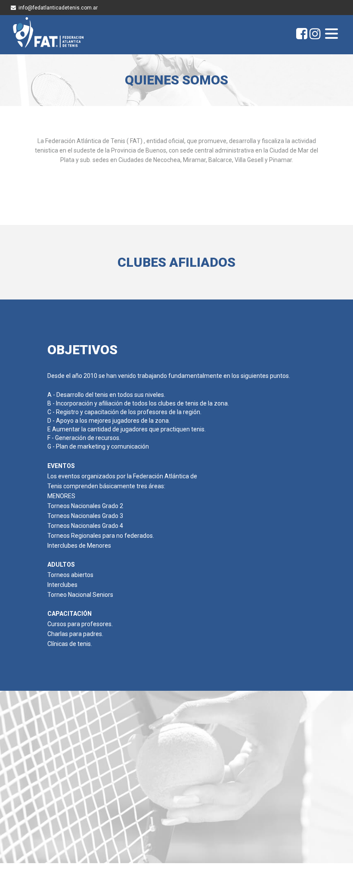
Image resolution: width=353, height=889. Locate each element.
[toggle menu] (331, 34)
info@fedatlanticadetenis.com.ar (58, 8)
